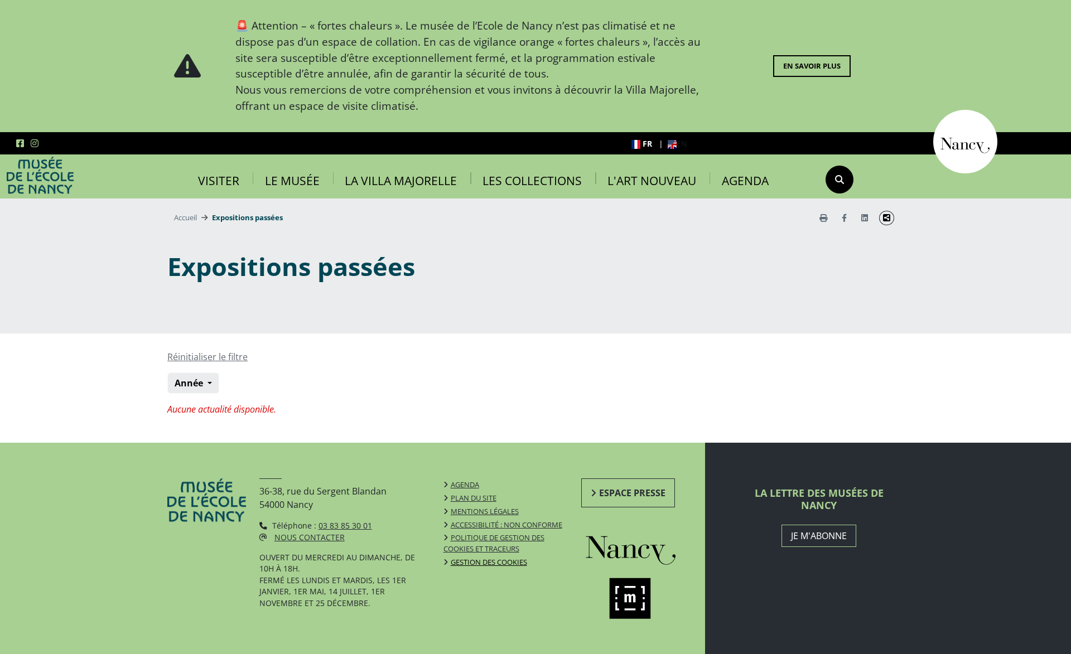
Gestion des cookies (489, 562)
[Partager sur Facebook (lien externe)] (844, 217)
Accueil (185, 217)
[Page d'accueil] (40, 175)
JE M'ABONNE (819, 536)
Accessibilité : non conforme (506, 525)
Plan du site (473, 498)
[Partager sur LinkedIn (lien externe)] (864, 217)
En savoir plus (812, 66)
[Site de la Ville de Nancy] (643, 547)
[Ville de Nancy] (965, 140)
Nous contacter (309, 537)
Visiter (218, 180)
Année (190, 383)
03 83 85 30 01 (345, 525)
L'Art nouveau (651, 180)
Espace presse (632, 493)
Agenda (745, 180)
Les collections (532, 180)
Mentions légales (485, 511)
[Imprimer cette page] (823, 217)
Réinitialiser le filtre (207, 357)
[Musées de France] (643, 598)
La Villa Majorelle (401, 180)
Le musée (292, 180)
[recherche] (839, 179)
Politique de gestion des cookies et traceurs (493, 543)
